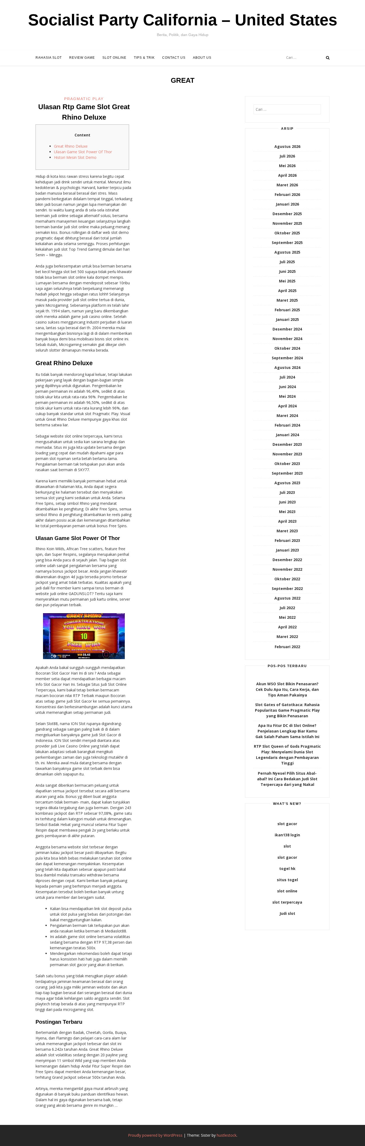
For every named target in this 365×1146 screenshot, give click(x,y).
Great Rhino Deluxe (71, 146)
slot (287, 846)
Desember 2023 (287, 444)
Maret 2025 (287, 300)
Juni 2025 (287, 271)
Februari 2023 (287, 540)
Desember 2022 (287, 559)
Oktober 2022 (287, 578)
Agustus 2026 (287, 146)
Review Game (82, 58)
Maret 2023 (287, 530)
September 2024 (287, 357)
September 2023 (287, 473)
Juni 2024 (287, 386)
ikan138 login (287, 834)
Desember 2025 (287, 213)
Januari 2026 (287, 204)
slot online (287, 890)
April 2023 (287, 521)
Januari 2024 (287, 434)
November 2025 (287, 223)
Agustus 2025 (287, 252)
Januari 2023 (287, 550)
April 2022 (287, 626)
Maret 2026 (287, 184)
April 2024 (287, 405)
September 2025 (287, 242)
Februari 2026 (287, 194)
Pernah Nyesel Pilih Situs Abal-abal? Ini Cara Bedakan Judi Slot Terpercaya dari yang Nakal (287, 779)
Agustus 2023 (287, 482)
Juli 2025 (287, 261)
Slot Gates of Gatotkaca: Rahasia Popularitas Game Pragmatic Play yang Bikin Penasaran (287, 710)
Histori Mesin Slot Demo (75, 157)
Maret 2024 (287, 415)
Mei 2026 (287, 165)
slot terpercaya (287, 902)
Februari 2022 (287, 646)
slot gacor (287, 823)
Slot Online (114, 58)
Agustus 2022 (287, 598)
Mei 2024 (287, 396)
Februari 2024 (287, 425)
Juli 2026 (287, 156)
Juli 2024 (287, 377)
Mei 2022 (287, 617)
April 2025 (287, 290)
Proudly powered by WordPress (155, 1135)
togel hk (287, 868)
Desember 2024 (287, 329)
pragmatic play (84, 99)
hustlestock (226, 1135)
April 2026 (287, 175)
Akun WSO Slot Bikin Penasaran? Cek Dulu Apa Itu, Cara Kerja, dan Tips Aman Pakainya (287, 689)
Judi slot (287, 913)
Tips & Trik (144, 58)
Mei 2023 (287, 511)
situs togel (287, 879)
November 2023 (287, 453)
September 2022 (287, 588)
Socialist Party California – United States (182, 20)
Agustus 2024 (287, 367)
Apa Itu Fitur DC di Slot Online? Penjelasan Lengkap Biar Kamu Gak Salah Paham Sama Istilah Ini (287, 731)
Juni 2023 (287, 502)
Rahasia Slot (49, 58)
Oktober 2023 (287, 463)
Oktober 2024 (287, 348)
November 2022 (287, 569)
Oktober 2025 (287, 232)
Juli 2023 (287, 492)
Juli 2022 (287, 607)
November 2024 (287, 338)
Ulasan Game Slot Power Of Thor (83, 151)
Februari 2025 (287, 309)
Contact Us (173, 58)
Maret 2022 (287, 636)
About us (202, 58)
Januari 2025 (287, 319)
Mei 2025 (287, 280)
